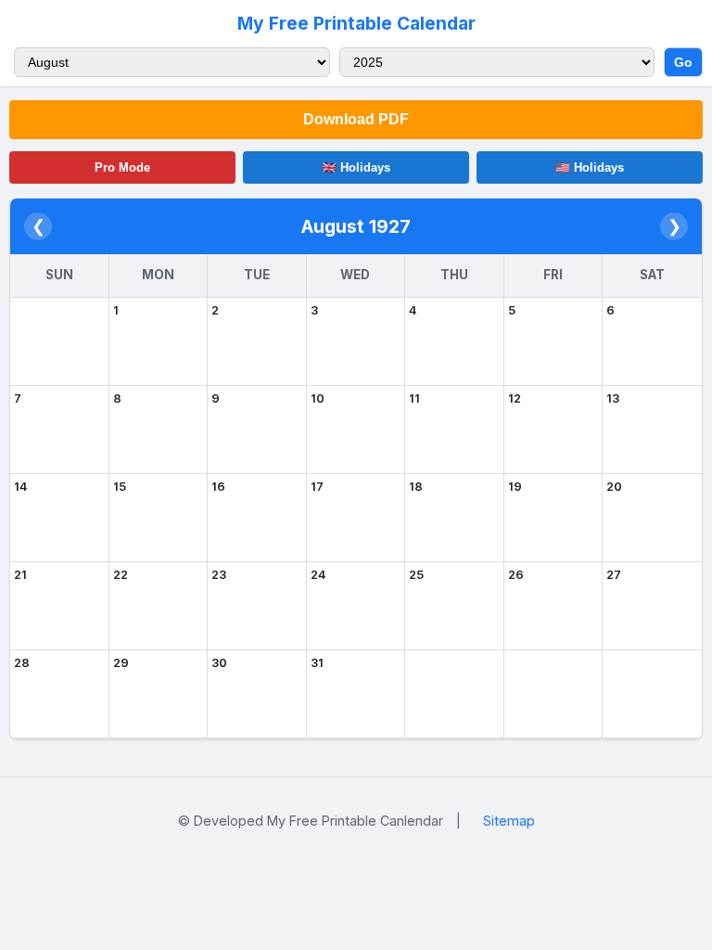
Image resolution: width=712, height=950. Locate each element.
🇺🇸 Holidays (589, 167)
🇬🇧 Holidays (356, 167)
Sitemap (509, 820)
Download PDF (356, 119)
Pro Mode (122, 167)
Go (683, 62)
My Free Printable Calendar (356, 23)
